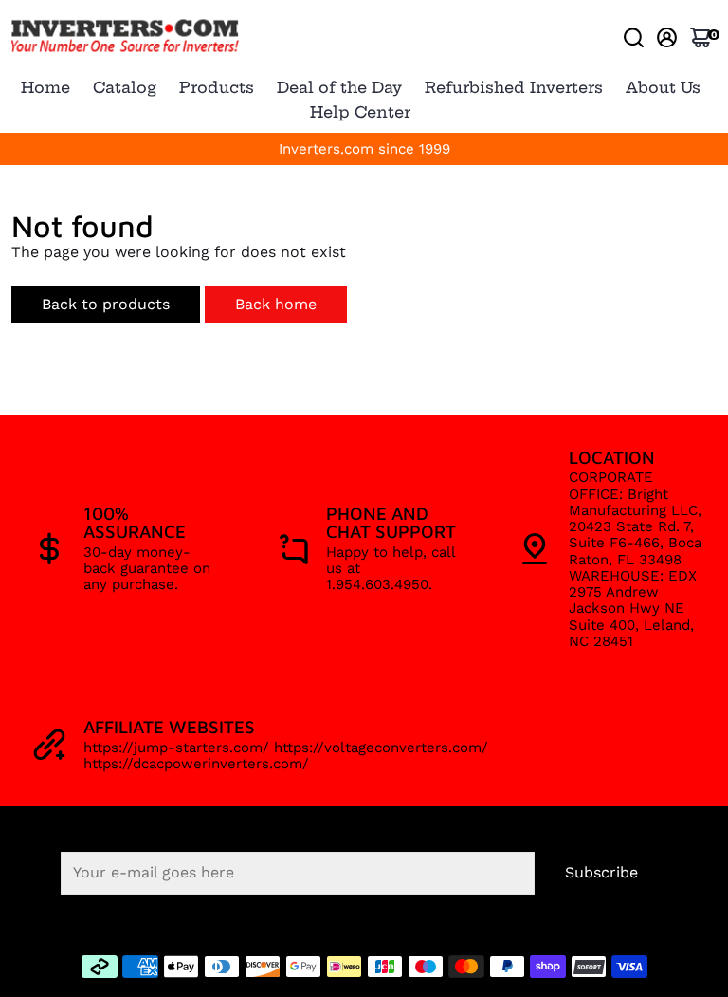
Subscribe (601, 872)
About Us (663, 87)
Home (45, 87)
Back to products (106, 304)
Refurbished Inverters (514, 87)
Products (216, 87)
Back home (276, 304)
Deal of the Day (339, 87)
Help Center (360, 111)
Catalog (124, 87)
